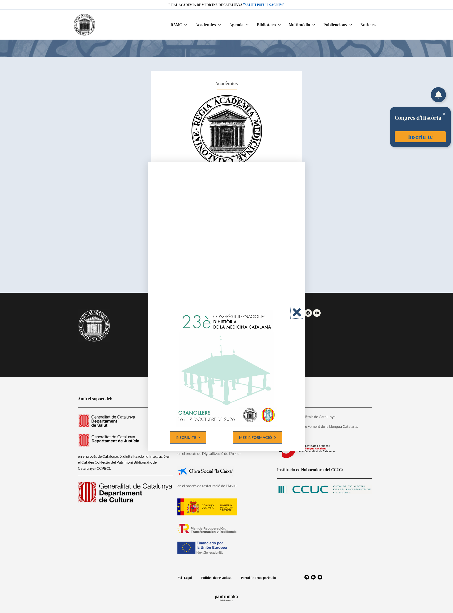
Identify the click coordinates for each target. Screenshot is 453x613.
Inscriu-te (420, 137)
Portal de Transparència (258, 577)
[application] (184, 24)
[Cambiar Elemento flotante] (438, 94)
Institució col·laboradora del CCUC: (310, 470)
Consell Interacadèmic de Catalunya (306, 416)
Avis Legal (184, 577)
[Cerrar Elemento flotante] (444, 113)
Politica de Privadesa (216, 577)
